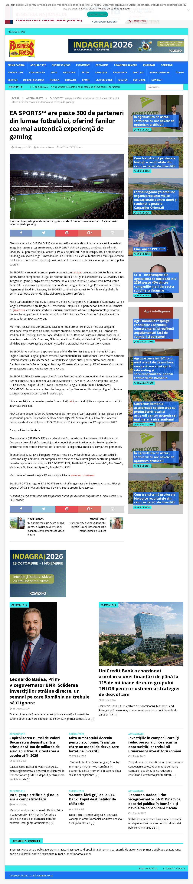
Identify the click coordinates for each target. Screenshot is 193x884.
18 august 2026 (21, 708)
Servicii (12, 79)
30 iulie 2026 (143, 212)
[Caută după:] (164, 86)
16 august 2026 (145, 341)
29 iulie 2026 (143, 295)
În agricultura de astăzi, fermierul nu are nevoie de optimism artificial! (154, 121)
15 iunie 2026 (138, 813)
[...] (92, 718)
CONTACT (157, 79)
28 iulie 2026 (109, 700)
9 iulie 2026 (78, 808)
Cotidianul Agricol (174, 868)
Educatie (70, 79)
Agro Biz (138, 72)
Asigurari (149, 65)
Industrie (69, 72)
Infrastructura (33, 79)
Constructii (37, 72)
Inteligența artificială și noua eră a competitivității (34, 796)
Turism (179, 72)
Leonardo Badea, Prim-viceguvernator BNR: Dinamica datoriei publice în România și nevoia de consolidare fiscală (154, 801)
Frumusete (120, 72)
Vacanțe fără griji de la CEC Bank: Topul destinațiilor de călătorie (92, 799)
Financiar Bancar (125, 65)
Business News (61, 65)
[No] (188, 10)
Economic (102, 65)
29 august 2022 (23, 147)
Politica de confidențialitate (114, 8)
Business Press (45, 147)
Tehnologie (15, 72)
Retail (85, 72)
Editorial (139, 79)
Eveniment (83, 65)
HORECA (54, 79)
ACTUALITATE (38, 65)
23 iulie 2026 (19, 804)
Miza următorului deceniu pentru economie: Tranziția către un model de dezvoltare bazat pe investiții (94, 744)
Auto (54, 72)
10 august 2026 (145, 424)
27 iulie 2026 (79, 756)
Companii (167, 65)
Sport (86, 79)
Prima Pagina (16, 65)
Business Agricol (148, 868)
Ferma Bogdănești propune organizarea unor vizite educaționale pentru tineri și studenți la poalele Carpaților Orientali (155, 200)
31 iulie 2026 (143, 129)
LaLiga (77, 272)
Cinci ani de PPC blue (149, 249)
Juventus (19, 310)
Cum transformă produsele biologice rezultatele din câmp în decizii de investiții (154, 162)
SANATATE (101, 72)
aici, (72, 401)
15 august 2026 (145, 383)
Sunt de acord (97, 14)
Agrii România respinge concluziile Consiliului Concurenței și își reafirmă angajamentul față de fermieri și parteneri (154, 329)
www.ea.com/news (82, 475)
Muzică (122, 79)
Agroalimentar (159, 72)
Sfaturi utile (104, 79)
